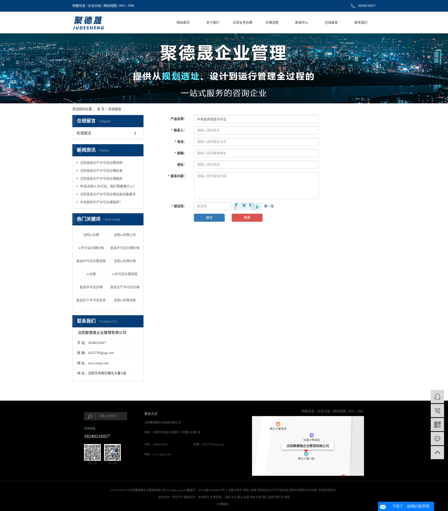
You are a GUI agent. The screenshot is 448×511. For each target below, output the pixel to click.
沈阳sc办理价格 (125, 261)
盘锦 (272, 497)
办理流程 (272, 22)
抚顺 (259, 497)
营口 (265, 497)
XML (131, 5)
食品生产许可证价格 (125, 287)
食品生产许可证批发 (91, 300)
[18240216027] (437, 410)
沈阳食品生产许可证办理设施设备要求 (107, 194)
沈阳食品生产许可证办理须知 (100, 162)
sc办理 (91, 274)
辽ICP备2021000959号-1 (212, 490)
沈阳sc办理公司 (125, 235)
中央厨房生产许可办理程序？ (100, 202)
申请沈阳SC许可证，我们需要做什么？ (107, 186)
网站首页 (183, 22)
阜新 (287, 497)
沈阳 (228, 497)
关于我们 (212, 22)
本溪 (247, 497)
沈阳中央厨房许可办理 (302, 490)
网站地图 (110, 5)
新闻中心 (301, 22)
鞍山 (240, 497)
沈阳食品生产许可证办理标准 (100, 170)
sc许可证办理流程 (124, 274)
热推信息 (78, 5)
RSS (122, 5)
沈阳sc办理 (91, 235)
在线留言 (331, 22)
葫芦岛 (279, 497)
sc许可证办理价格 (91, 248)
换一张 (269, 206)
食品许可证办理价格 (125, 248)
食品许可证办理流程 (91, 261)
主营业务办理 (242, 22)
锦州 (253, 497)
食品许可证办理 (91, 287)
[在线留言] (437, 438)
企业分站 (94, 5)
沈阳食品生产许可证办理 (272, 490)
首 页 (101, 109)
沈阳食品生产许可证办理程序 (100, 178)
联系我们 (361, 22)
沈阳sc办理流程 (125, 300)
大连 (234, 497)
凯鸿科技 (203, 497)
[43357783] (437, 396)
